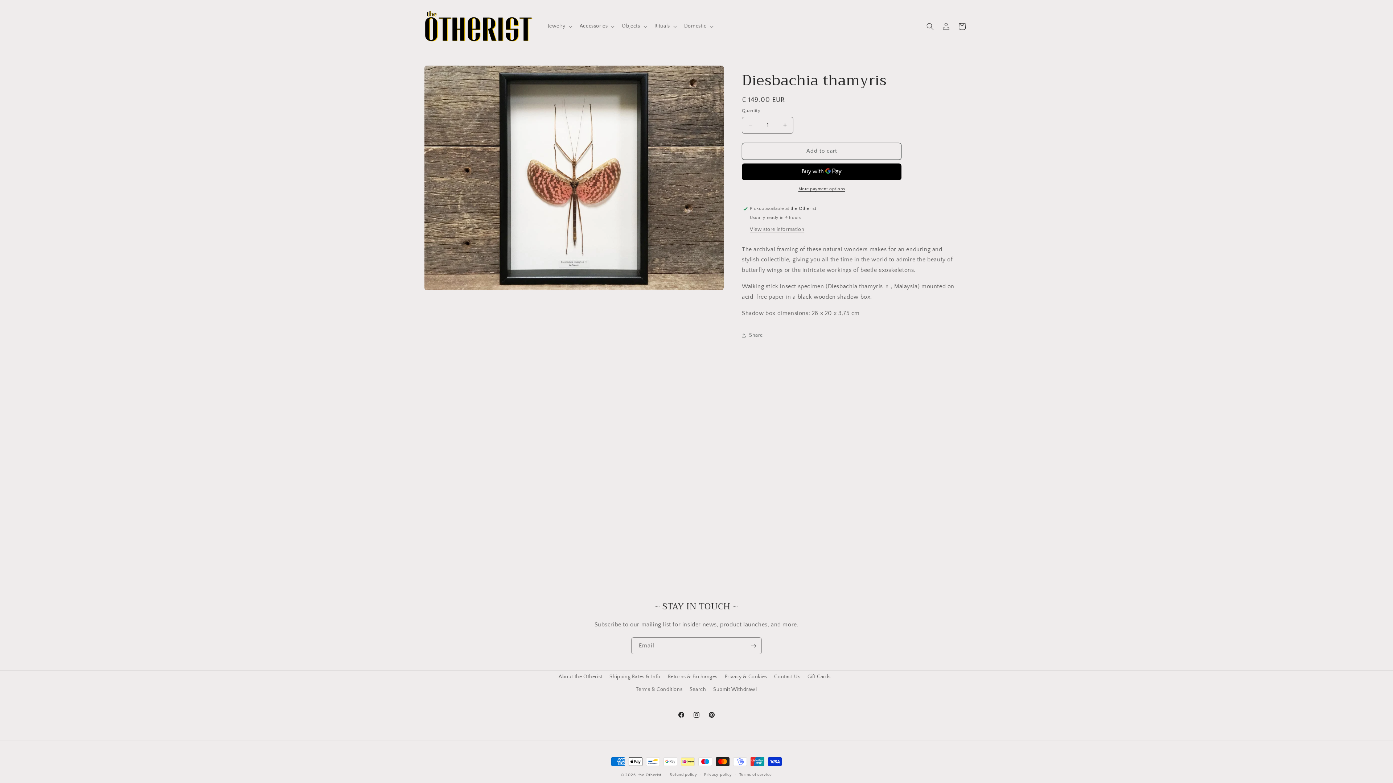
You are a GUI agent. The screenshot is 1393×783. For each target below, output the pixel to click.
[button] (559, 26)
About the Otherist (581, 677)
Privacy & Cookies (746, 677)
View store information (777, 229)
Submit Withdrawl (735, 689)
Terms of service (755, 774)
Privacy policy (718, 774)
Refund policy (683, 774)
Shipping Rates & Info (635, 677)
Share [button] (756, 335)
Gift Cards (819, 677)
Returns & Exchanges (693, 677)
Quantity (751, 110)
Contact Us (787, 677)
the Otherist (649, 775)
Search (698, 689)
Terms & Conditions (659, 689)
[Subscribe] (753, 645)
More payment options (821, 189)
